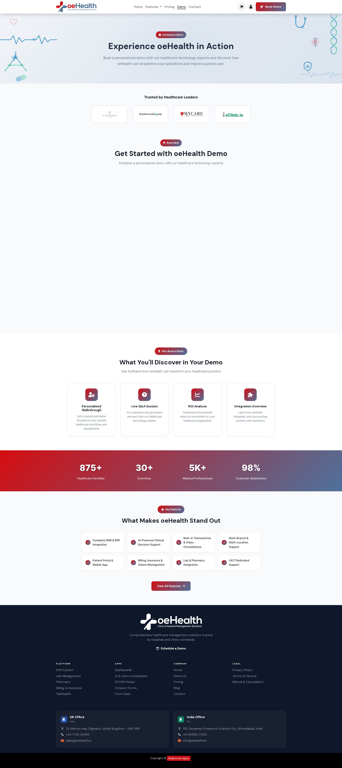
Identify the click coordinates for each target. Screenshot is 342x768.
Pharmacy (63, 682)
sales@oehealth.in (78, 741)
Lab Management (68, 676)
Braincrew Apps (179, 758)
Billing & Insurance (69, 688)
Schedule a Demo (173, 648)
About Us (180, 676)
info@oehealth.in (194, 741)
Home (178, 670)
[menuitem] (138, 7)
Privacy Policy (242, 670)
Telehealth (63, 694)
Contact (179, 694)
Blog (177, 688)
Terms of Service (244, 676)
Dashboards (123, 670)
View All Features (169, 586)
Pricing (178, 682)
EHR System (64, 670)
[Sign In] (250, 6)
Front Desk (123, 694)
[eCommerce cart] (241, 6)
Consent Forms (126, 688)
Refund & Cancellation (247, 682)
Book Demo (273, 7)
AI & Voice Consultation (131, 676)
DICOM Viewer (125, 682)
